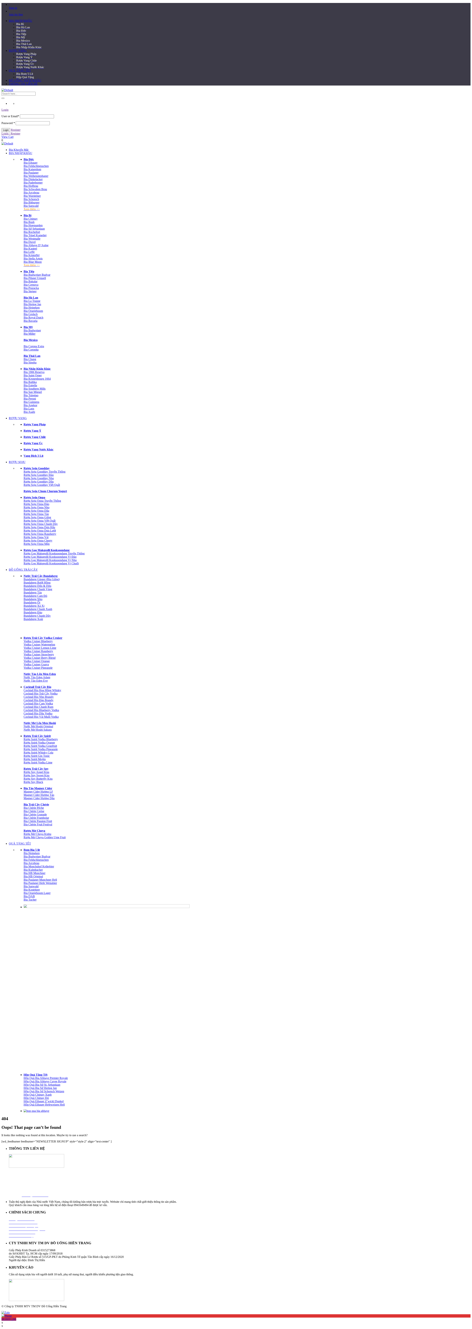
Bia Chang (30, 359)
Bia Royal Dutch (33, 317)
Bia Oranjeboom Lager (37, 893)
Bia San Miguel (33, 392)
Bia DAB (29, 896)
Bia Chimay (31, 218)
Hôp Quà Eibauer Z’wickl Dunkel (44, 1101)
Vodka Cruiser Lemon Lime (40, 647)
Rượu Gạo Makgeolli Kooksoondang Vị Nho (50, 560)
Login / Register (10, 133)
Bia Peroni (30, 398)
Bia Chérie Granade (35, 814)
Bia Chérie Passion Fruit (38, 821)
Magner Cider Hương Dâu (39, 798)
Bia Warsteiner (32, 195)
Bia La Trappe (32, 300)
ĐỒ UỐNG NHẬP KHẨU (25, 80)
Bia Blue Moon (33, 261)
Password (8, 123)
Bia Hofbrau (31, 185)
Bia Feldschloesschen (36, 166)
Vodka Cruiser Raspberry (38, 651)
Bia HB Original (33, 876)
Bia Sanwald (31, 205)
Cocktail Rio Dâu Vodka (38, 713)
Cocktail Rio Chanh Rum (38, 706)
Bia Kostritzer (32, 889)
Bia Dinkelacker (33, 179)
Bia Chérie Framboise (36, 817)
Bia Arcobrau (31, 192)
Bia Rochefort (32, 232)
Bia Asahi (29, 411)
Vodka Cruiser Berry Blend (39, 657)
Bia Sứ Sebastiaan (34, 228)
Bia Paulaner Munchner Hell (40, 879)
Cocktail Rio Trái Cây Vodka (41, 693)
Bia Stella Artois (33, 258)
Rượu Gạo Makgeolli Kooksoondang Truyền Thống (54, 553)
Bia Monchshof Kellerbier (39, 866)
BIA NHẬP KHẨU (20, 20)
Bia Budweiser (32, 330)
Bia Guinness (31, 401)
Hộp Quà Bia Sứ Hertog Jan (40, 1088)
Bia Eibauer (30, 162)
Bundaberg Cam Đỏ (35, 595)
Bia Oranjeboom (33, 310)
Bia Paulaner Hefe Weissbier (40, 883)
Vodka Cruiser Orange (37, 661)
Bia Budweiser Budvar (37, 274)
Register (15, 129)
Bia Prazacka (31, 288)
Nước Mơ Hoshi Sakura (38, 729)
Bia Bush (29, 222)
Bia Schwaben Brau (35, 189)
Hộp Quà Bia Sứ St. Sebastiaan (42, 1084)
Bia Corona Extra (34, 346)
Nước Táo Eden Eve (36, 680)
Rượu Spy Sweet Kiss (36, 775)
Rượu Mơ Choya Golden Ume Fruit (45, 837)
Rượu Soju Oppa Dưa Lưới (40, 530)
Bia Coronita (31, 349)
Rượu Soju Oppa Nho (36, 507)
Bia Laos (29, 408)
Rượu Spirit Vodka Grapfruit (40, 745)
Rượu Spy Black (33, 782)
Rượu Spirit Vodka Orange (39, 742)
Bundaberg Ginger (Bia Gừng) (42, 579)
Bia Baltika (30, 382)
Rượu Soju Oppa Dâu (36, 510)
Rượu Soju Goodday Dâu (39, 481)
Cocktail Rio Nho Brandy (39, 696)
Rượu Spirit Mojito (35, 759)
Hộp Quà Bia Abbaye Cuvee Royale (45, 1081)
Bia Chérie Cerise (34, 811)
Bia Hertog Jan (32, 304)
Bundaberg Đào (33, 612)
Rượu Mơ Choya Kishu (37, 834)
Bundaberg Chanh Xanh (38, 609)
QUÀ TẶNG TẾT (20, 70)
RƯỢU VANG (18, 50)
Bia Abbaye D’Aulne (36, 245)
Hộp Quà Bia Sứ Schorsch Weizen (44, 1091)
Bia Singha (30, 362)
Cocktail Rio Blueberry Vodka (41, 710)
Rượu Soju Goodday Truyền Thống (44, 471)
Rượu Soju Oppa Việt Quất (39, 520)
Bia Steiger (30, 291)
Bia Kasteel (30, 248)
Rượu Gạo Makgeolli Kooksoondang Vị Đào (50, 556)
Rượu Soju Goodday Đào (39, 474)
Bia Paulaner (31, 172)
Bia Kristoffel (31, 255)
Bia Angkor (30, 405)
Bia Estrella (30, 385)
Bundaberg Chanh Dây (37, 615)
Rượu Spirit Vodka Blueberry (41, 739)
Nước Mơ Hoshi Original (38, 726)
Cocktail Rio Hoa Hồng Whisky (42, 690)
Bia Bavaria (30, 320)
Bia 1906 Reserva (34, 372)
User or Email (10, 116)
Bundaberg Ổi (32, 602)
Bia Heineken (32, 307)
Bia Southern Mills (35, 388)
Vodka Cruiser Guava (36, 664)
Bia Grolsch (31, 314)
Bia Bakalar (30, 281)
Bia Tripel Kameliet (35, 235)
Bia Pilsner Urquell (35, 278)
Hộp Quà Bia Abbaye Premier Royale (46, 1078)
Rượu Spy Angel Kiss (36, 772)
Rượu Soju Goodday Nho (39, 478)
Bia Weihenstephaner (36, 176)
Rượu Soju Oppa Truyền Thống (42, 500)
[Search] (2, 98)
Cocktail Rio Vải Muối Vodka (41, 716)
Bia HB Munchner (34, 873)
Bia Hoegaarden (33, 225)
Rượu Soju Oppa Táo (36, 514)
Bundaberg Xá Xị (34, 605)
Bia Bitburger (31, 202)
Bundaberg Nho (33, 599)
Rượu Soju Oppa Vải (36, 537)
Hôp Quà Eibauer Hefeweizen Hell (44, 1104)
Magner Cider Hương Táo (39, 794)
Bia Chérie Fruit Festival (38, 824)
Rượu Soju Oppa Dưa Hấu (39, 527)
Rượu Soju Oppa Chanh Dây (41, 524)
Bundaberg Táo (33, 592)
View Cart (7, 136)
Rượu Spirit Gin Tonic (37, 755)
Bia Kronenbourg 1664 (37, 378)
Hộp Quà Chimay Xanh (38, 1094)
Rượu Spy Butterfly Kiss (38, 778)
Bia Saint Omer (33, 375)
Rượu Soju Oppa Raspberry (40, 533)
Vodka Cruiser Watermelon (39, 644)
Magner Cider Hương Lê (38, 791)
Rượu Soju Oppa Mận (37, 543)
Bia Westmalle (32, 238)
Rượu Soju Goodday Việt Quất (42, 484)
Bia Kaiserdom (32, 169)
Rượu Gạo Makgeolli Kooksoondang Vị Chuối (51, 563)
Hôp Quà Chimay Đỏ (36, 1098)
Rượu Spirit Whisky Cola (38, 752)
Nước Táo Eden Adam (37, 677)
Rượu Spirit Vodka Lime (38, 762)
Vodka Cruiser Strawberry (39, 654)
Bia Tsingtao (31, 395)
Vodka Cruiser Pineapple (38, 667)
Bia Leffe (29, 251)
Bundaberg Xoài (33, 619)
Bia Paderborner (33, 182)
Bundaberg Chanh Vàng (38, 589)
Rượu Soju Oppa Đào (36, 504)
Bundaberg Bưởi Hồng (37, 582)
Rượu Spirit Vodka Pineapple (41, 749)
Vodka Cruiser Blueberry (38, 641)
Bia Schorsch (31, 199)
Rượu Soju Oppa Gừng (37, 517)
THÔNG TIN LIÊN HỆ (23, 83)
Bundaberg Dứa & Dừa (37, 585)
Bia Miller (29, 333)
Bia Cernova (31, 284)
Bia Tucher (30, 899)
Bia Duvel (30, 241)
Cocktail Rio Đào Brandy (38, 700)
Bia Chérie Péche (34, 807)
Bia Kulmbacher (33, 869)
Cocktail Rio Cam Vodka (38, 703)
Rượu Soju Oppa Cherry (38, 540)
